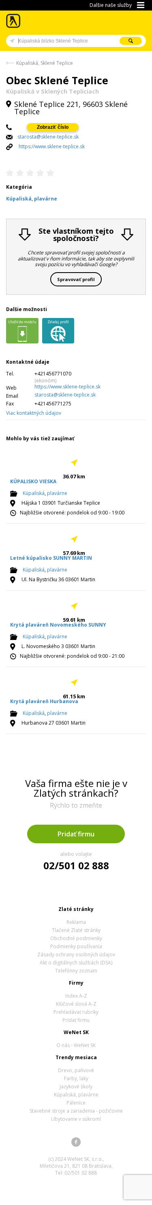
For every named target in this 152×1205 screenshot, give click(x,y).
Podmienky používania (76, 946)
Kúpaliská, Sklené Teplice (44, 63)
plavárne (57, 493)
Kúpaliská (34, 493)
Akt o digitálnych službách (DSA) (76, 962)
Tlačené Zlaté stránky (76, 930)
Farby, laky (76, 1078)
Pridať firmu (76, 834)
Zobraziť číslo (53, 127)
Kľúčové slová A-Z (76, 1003)
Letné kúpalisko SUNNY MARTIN (51, 558)
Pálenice (76, 1102)
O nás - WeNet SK (76, 1045)
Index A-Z (76, 995)
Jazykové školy (76, 1086)
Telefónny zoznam (76, 970)
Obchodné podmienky (76, 938)
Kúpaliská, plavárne (76, 1094)
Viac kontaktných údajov (33, 412)
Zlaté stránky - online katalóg (13, 21)
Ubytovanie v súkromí (76, 1118)
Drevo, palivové (76, 1070)
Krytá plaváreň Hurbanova (44, 701)
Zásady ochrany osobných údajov (76, 954)
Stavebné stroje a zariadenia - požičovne (76, 1110)
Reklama (76, 922)
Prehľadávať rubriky (76, 1012)
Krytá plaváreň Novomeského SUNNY (58, 624)
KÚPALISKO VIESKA (33, 481)
